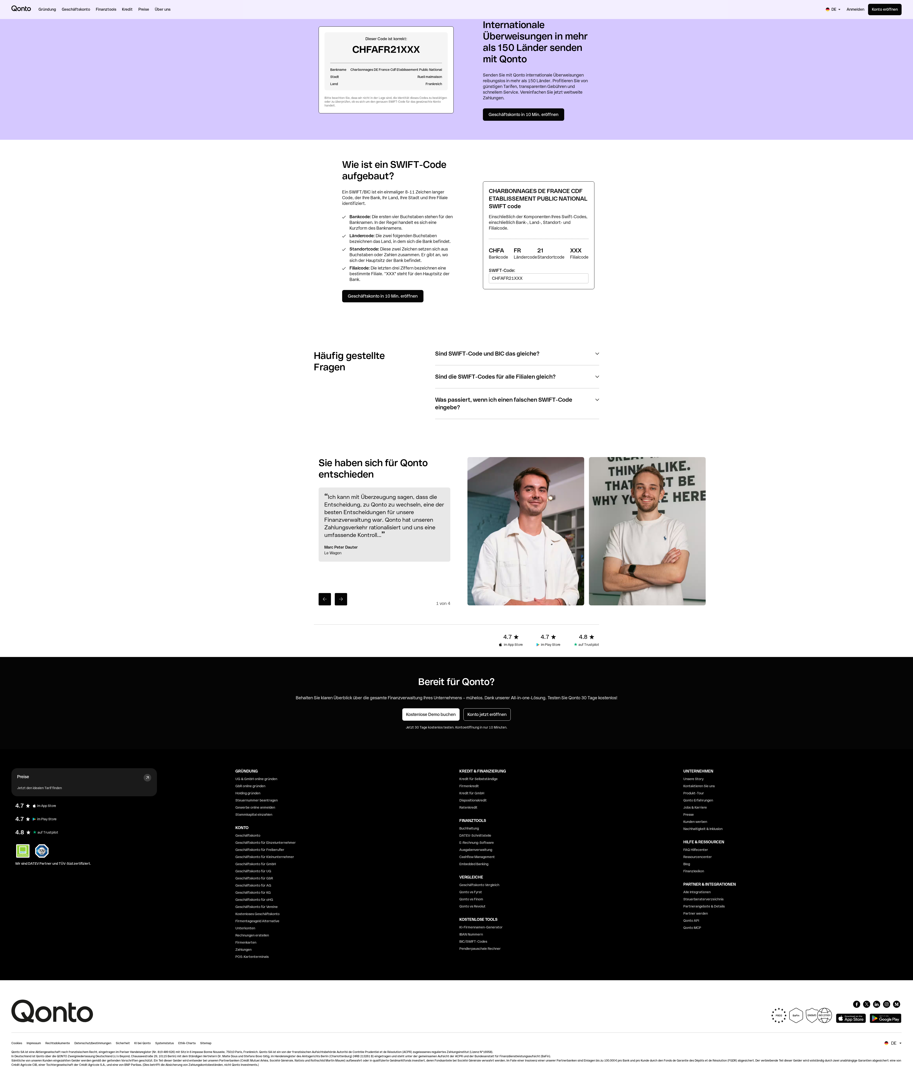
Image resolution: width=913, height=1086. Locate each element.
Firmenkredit (469, 786)
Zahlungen (243, 949)
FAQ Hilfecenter (695, 850)
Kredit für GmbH (471, 793)
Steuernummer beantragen (256, 800)
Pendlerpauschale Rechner (480, 949)
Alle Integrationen (697, 892)
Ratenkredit (468, 807)
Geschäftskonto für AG (253, 885)
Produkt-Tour (693, 793)
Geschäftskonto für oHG (254, 900)
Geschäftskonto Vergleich (479, 885)
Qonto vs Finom (471, 899)
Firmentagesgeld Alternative (257, 921)
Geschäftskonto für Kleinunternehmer (264, 857)
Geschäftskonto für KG (253, 892)
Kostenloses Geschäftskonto (257, 914)
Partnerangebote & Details (704, 906)
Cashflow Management (477, 857)
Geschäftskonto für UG (253, 871)
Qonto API (691, 920)
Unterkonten (245, 928)
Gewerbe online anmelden (255, 807)
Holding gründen (247, 793)
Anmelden (855, 9)
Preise (23, 776)
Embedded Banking (473, 864)
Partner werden (695, 913)
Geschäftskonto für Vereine (256, 907)
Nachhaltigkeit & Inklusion (703, 829)
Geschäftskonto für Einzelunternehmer (265, 843)
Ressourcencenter (697, 857)
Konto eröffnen (885, 9)
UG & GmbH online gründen (256, 779)
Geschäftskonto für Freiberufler (259, 850)
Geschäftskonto (247, 835)
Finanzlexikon (693, 871)
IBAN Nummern (471, 934)
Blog (686, 864)
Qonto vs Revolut (472, 906)
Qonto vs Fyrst (470, 892)
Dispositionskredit (473, 800)
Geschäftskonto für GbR (254, 878)
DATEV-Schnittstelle (475, 835)
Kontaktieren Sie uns (699, 786)
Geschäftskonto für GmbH (255, 864)
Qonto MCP (692, 928)
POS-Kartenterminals (252, 957)
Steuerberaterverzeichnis (703, 899)
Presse (688, 814)
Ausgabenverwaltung (475, 850)
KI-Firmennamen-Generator (481, 927)
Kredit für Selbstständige (478, 779)
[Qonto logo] (21, 8)
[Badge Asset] (856, 1004)
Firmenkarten (245, 942)
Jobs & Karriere (695, 807)
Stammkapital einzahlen (253, 814)
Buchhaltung (469, 828)
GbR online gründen (250, 786)
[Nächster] (341, 599)
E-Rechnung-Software (476, 843)
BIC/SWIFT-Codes (473, 941)
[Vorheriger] (325, 599)
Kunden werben (695, 822)
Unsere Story (693, 779)
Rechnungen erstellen (252, 935)
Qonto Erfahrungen (698, 800)
